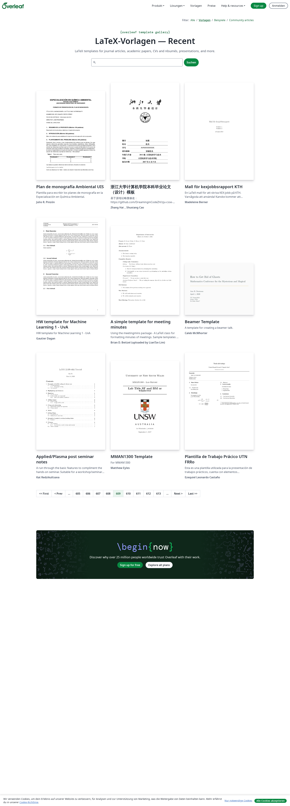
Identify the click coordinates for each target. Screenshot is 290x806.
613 (158, 493)
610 (128, 493)
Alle (192, 20)
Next (178, 493)
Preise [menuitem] (211, 6)
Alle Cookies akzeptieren (270, 800)
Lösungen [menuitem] (176, 6)
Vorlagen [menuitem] (196, 6)
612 (148, 493)
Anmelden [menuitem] (278, 6)
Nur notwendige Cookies (238, 800)
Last (192, 493)
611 (138, 493)
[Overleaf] (13, 5)
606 (88, 493)
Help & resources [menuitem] (232, 6)
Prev (58, 493)
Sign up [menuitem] (258, 6)
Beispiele (219, 20)
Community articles (241, 20)
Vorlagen (204, 20)
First (44, 493)
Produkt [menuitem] (157, 6)
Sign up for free (130, 565)
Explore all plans (159, 565)
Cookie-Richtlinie (28, 802)
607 (98, 493)
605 (78, 493)
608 (108, 493)
